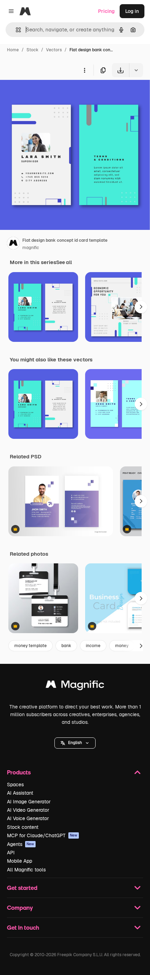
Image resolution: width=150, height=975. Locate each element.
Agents (20, 844)
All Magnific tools (26, 870)
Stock (32, 50)
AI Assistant (20, 793)
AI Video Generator (28, 810)
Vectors (54, 50)
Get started (22, 887)
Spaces (15, 784)
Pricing (106, 11)
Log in (132, 11)
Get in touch (23, 927)
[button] (75, 743)
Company (20, 907)
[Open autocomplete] (15, 29)
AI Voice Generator (28, 818)
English (75, 742)
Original (44, 93)
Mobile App (19, 861)
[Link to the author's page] (13, 244)
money (121, 645)
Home (13, 50)
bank (66, 645)
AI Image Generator (29, 801)
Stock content (22, 827)
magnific (30, 247)
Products (19, 772)
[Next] (141, 307)
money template (30, 645)
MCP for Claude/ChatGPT (42, 835)
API (11, 852)
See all (64, 262)
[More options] (84, 70)
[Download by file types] (136, 70)
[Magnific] (75, 686)
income (93, 645)
